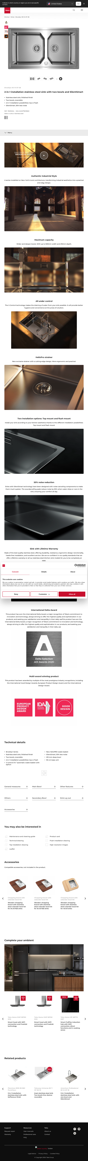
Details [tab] (44, 572)
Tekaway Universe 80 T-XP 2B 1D (43, 1089)
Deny (16, 594)
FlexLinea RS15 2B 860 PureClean (16, 1089)
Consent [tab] (15, 572)
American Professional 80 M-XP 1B (69, 1089)
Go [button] (78, 4)
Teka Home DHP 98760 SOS (17, 1018)
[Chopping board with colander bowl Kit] (70, 885)
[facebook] (75, 1129)
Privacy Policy (43, 1153)
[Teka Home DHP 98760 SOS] (17, 1005)
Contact (47, 1134)
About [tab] (72, 572)
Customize (43, 594)
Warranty (7, 1134)
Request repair (9, 1131)
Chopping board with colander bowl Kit (69, 899)
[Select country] (78, 10)
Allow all (72, 594)
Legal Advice (32, 1153)
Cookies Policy (55, 1153)
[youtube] (79, 1129)
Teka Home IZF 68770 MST (69, 1018)
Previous (3, 898)
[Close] (84, 4)
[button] (60, 4)
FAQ (25, 1137)
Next (57, 79)
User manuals (28, 1131)
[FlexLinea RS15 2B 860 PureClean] (17, 1076)
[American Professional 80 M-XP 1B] (70, 1076)
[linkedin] (75, 1133)
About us (47, 1131)
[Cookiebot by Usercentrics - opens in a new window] (76, 565)
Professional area (30, 1134)
